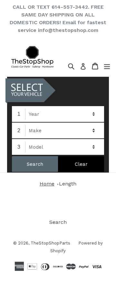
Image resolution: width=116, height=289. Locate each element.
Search (58, 222)
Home (47, 184)
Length (67, 184)
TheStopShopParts (50, 243)
